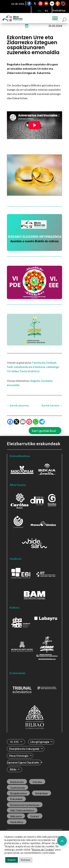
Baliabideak (41, 793)
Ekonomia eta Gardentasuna (24, 804)
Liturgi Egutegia (39, 742)
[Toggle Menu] (55, 18)
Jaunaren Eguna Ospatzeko (23, 762)
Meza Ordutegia (18, 755)
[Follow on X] (35, 3)
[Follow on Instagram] (40, 3)
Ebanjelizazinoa (18, 793)
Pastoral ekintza (29, 371)
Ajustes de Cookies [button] (43, 849)
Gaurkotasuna (17, 787)
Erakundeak (16, 799)
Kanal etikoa (16, 821)
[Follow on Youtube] (46, 3)
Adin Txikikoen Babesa (22, 810)
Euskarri (34, 816)
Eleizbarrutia (17, 781)
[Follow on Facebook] (29, 3)
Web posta (16, 816)
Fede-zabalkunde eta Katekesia (26, 366)
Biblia (13, 769)
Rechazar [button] (25, 859)
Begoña (35, 380)
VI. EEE (14, 742)
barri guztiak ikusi (44, 431)
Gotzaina (37, 781)
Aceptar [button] (11, 859)
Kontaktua (58, 10)
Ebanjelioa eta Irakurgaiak (24, 748)
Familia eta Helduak (44, 362)
